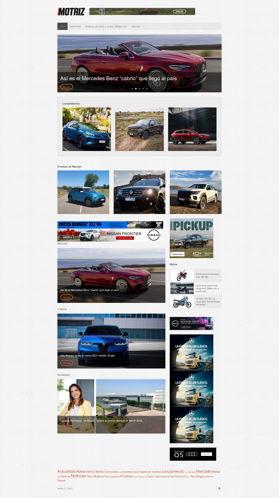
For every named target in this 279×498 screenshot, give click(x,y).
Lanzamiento (173, 471)
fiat (120, 472)
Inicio (62, 26)
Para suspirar (112, 476)
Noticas (65, 476)
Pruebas (126, 476)
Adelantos (84, 471)
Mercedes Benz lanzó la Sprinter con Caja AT (139, 88)
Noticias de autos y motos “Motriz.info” (106, 26)
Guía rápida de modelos (147, 471)
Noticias (78, 475)
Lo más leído (190, 472)
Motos (215, 471)
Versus (61, 480)
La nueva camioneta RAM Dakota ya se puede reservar (143, 88)
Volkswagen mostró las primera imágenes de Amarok (132, 88)
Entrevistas (112, 471)
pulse (135, 476)
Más (58, 477)
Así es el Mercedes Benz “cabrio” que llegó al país (136, 88)
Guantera (127, 471)
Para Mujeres (95, 476)
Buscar (136, 26)
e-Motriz (98, 471)
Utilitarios (209, 476)
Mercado (203, 471)
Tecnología (197, 476)
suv (188, 476)
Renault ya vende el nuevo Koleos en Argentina (146, 88)
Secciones (75, 26)
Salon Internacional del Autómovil (166, 476)
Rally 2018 (142, 476)
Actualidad (66, 471)
